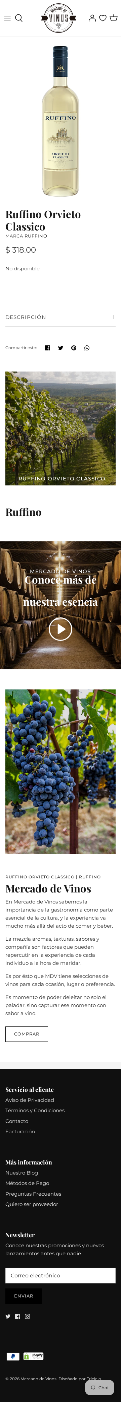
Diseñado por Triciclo (79, 1378)
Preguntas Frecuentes (33, 1194)
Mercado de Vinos (38, 1378)
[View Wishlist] (102, 18)
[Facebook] (17, 1316)
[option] (60, 120)
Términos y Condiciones (35, 1110)
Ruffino (36, 236)
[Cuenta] (90, 18)
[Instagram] (27, 1316)
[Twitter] (7, 1316)
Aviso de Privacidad (29, 1100)
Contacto (16, 1121)
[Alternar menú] (7, 18)
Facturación (20, 1131)
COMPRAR (26, 1034)
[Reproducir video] (60, 629)
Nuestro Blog (21, 1173)
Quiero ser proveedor (31, 1204)
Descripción (25, 317)
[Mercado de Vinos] (58, 18)
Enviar (23, 1295)
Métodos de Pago (27, 1183)
